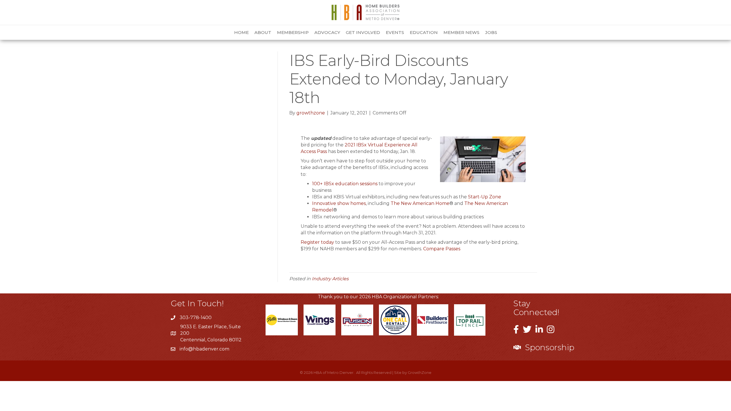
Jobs (491, 32)
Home (241, 32)
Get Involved (363, 32)
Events (395, 32)
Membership (293, 32)
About (262, 32)
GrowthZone (419, 372)
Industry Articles (330, 278)
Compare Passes (441, 248)
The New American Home (420, 203)
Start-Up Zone (484, 197)
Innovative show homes (339, 203)
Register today (317, 242)
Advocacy (327, 32)
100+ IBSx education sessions (344, 183)
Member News (461, 32)
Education (424, 32)
